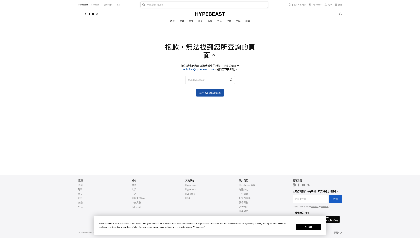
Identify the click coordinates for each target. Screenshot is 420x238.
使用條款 (315, 206)
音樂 (210, 20)
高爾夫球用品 (139, 198)
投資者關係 (245, 198)
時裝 (172, 20)
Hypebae (190, 193)
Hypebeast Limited (91, 232)
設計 (200, 20)
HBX (187, 198)
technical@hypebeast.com (198, 69)
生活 (219, 20)
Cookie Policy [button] (132, 227)
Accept (308, 227)
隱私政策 (325, 206)
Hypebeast (191, 185)
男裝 (134, 185)
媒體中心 (243, 189)
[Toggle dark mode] (340, 14)
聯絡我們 (243, 211)
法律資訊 (243, 206)
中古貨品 (136, 202)
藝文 (191, 20)
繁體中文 (338, 232)
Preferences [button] (199, 227)
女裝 (134, 189)
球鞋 (182, 20)
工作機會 (243, 193)
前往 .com (210, 92)
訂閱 (335, 199)
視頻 (229, 20)
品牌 (238, 20)
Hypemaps (191, 189)
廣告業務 (243, 202)
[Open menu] (79, 14)
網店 (247, 20)
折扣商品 (136, 206)
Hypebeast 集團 (247, 185)
